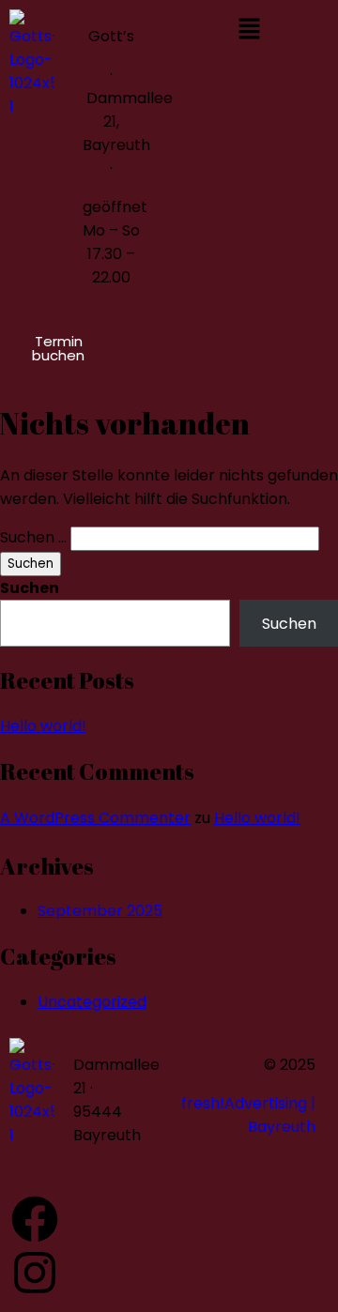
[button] (249, 30)
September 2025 (100, 911)
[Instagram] (34, 1272)
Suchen (29, 588)
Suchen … (33, 537)
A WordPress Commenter (95, 818)
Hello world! (43, 726)
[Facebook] (34, 1219)
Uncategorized (92, 1002)
